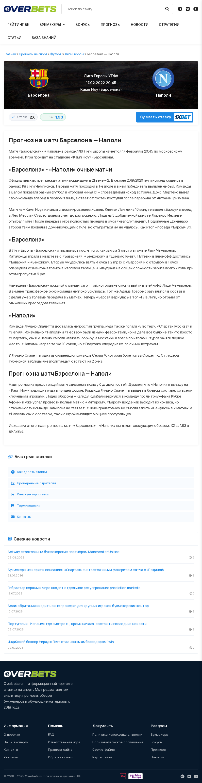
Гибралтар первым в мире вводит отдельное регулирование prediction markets (74, 587)
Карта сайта (102, 757)
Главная (10, 54)
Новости (157, 757)
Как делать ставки (32, 472)
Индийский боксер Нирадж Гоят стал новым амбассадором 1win (61, 641)
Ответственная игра (64, 742)
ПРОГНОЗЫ (110, 24)
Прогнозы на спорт (33, 54)
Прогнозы (158, 749)
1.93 (59, 117)
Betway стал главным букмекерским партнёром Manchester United (63, 551)
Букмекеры (159, 734)
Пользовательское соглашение (117, 742)
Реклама (11, 757)
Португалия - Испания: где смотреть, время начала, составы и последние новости (77, 623)
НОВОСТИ (140, 24)
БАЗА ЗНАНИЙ (44, 37)
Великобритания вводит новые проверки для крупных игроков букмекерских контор (78, 605)
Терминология (28, 505)
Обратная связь (60, 757)
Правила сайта (60, 749)
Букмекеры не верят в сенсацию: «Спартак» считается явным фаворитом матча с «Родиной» (86, 569)
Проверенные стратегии (36, 483)
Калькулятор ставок (33, 494)
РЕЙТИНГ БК (18, 24)
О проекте (12, 734)
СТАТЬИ (14, 37)
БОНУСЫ (83, 24)
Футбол (56, 54)
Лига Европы (74, 54)
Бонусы (156, 742)
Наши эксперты (16, 742)
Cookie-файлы (103, 749)
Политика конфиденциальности (117, 734)
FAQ (51, 734)
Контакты (24, 517)
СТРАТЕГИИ (169, 24)
